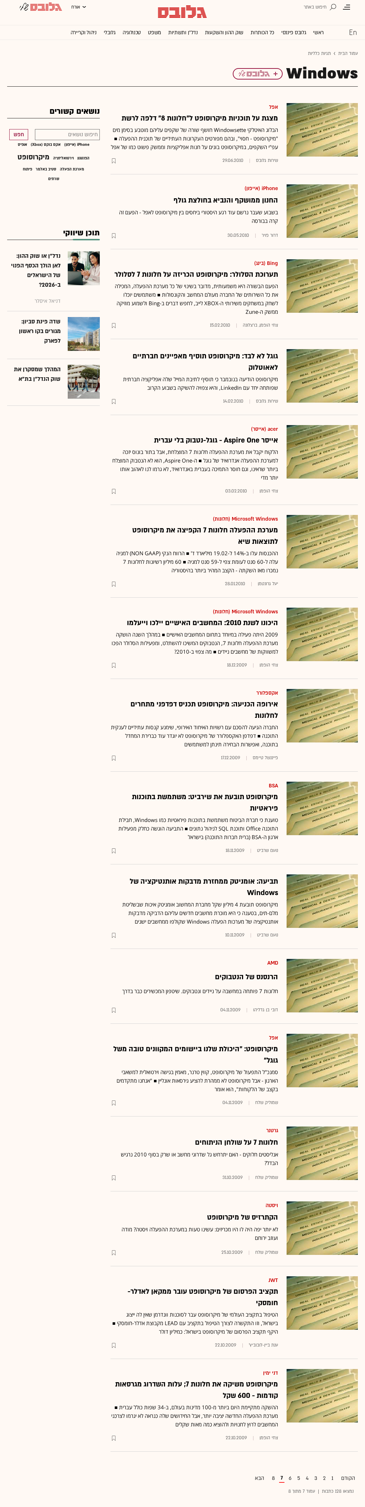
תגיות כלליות (319, 53)
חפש (19, 134)
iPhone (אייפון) (261, 188)
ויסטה (272, 1205)
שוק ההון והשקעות (224, 32)
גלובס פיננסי (293, 32)
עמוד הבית (348, 53)
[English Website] (353, 32)
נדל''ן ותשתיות (183, 32)
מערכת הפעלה (72, 169)
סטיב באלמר (46, 169)
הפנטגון (83, 158)
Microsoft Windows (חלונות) (245, 519)
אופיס (22, 144)
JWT (273, 1280)
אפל (273, 107)
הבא (259, 1478)
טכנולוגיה (132, 32)
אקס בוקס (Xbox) (46, 144)
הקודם (348, 1478)
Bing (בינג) (266, 263)
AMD (272, 963)
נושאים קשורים (75, 111)
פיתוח (27, 169)
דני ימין (270, 1373)
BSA (273, 785)
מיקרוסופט (33, 157)
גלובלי (109, 32)
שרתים (53, 179)
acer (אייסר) (264, 429)
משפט (154, 32)
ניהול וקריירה (84, 32)
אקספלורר (267, 693)
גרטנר (272, 1130)
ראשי (318, 32)
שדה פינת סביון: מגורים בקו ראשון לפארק (40, 331)
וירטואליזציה (63, 158)
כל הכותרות (262, 32)
